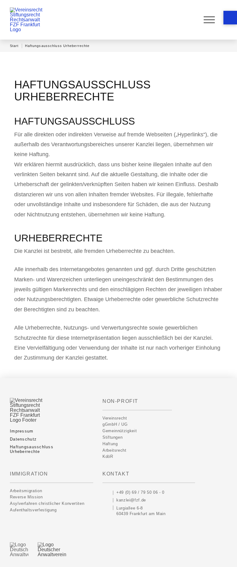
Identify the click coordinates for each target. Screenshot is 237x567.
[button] (230, 17)
